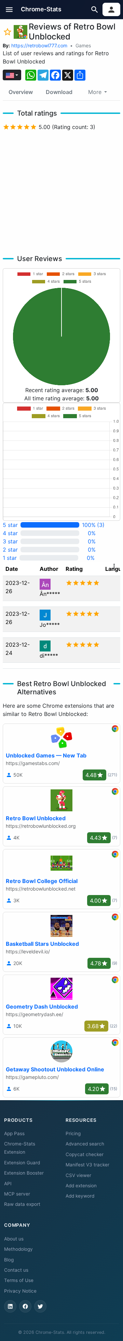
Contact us (16, 1270)
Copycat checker (85, 1154)
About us (14, 1239)
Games (83, 45)
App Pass (14, 1133)
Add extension (81, 1185)
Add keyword (80, 1196)
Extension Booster (24, 1173)
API (8, 1183)
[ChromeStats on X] (40, 1306)
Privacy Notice (20, 1291)
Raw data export (22, 1204)
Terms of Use (18, 1280)
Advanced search (85, 1143)
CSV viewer (78, 1175)
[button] (9, 9)
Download (59, 92)
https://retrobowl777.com (39, 45)
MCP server (17, 1194)
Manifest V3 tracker (87, 1164)
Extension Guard (22, 1162)
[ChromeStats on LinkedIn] (10, 1306)
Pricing (73, 1133)
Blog (9, 1259)
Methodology (18, 1249)
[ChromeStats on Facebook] (25, 1306)
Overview (21, 92)
